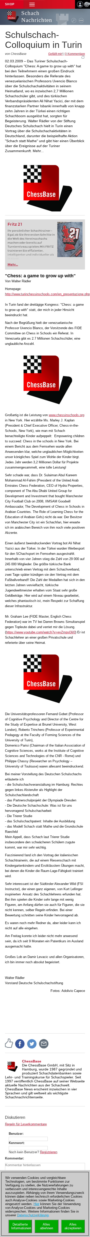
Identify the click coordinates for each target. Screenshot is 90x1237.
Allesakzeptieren (72, 1226)
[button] (32, 4)
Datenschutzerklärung (32, 1215)
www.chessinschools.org (66, 415)
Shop (9, 4)
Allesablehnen (46, 1226)
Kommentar (14, 1158)
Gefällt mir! (55, 54)
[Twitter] (32, 1044)
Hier (36, 1204)
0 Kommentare (75, 54)
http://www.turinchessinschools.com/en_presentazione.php (47, 294)
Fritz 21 (15, 224)
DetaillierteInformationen (21, 1226)
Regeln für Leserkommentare (26, 1124)
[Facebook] (20, 1044)
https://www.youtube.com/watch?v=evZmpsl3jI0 (40, 632)
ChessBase (31, 1061)
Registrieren (48, 1152)
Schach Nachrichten (36, 16)
